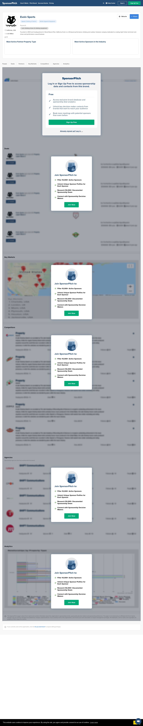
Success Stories (43, 3)
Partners (21, 64)
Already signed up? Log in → (71, 131)
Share (135, 16)
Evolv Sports (27, 17)
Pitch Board (33, 3)
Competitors (44, 64)
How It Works (24, 3)
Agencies (56, 64)
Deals (13, 64)
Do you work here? (40, 626)
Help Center (111, 3)
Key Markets (32, 64)
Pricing (51, 3)
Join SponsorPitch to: (65, 175)
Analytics (66, 64)
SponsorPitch (9, 3)
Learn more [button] (94, 722)
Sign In (122, 3)
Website (124, 16)
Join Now (71, 205)
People (4, 64)
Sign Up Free (134, 3)
